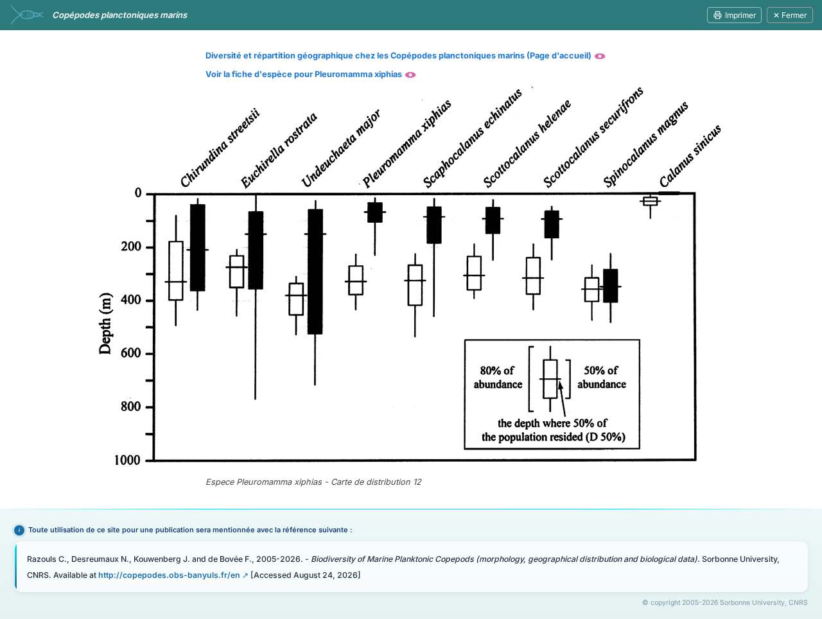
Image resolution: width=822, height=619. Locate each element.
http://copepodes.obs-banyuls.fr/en (169, 575)
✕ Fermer (790, 15)
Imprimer (740, 15)
